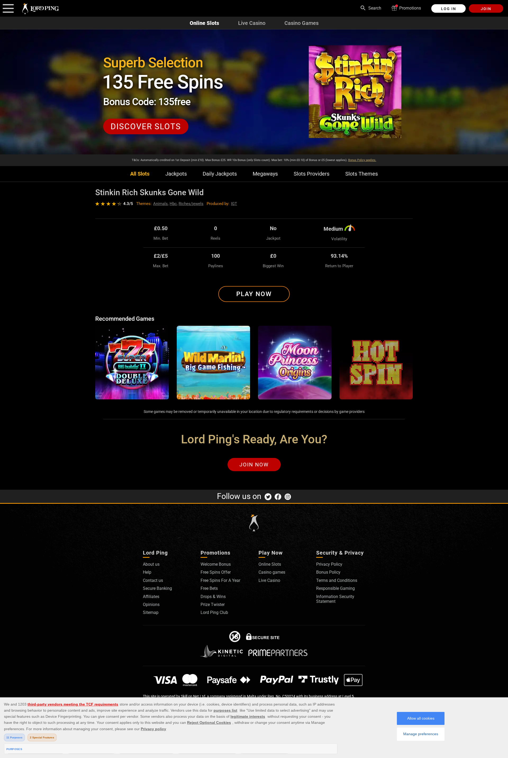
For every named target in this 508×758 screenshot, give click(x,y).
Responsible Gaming (335, 588)
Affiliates (151, 596)
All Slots (139, 174)
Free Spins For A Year (220, 580)
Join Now (254, 464)
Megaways (265, 174)
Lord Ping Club (214, 612)
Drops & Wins (213, 596)
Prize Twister (213, 604)
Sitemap (150, 612)
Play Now (254, 294)
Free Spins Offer (216, 572)
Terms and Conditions (336, 580)
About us (151, 564)
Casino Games (301, 23)
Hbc (173, 203)
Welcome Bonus (216, 564)
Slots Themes (361, 174)
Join (486, 9)
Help (147, 572)
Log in (448, 9)
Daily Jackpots (220, 174)
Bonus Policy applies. (362, 160)
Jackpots (176, 174)
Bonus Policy (328, 572)
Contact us (153, 580)
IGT (234, 203)
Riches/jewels (191, 203)
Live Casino (251, 23)
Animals (160, 203)
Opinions (151, 604)
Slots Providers (311, 174)
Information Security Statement (335, 599)
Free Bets (209, 588)
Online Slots (204, 23)
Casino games (271, 572)
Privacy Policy (329, 564)
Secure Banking (157, 588)
